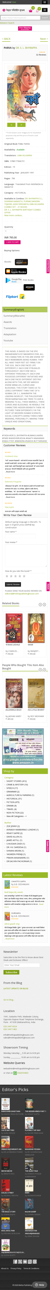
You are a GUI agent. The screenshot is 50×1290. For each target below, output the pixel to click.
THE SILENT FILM (31, 1171)
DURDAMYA (16, 913)
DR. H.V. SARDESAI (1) (16, 847)
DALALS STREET (7, 1193)
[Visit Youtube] (25, 1262)
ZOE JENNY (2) (13, 826)
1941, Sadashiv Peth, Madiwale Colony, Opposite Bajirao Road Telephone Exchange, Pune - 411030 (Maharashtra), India (23, 1019)
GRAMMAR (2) (13, 791)
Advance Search (7, 22)
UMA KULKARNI (24, 155)
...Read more (10, 472)
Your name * (11, 531)
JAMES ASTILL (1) (14, 840)
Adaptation (10, 334)
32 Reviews (41, 54)
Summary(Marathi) (14, 315)
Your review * (11, 542)
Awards (8, 322)
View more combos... (13, 215)
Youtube (8, 340)
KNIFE (27, 1193)
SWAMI (30, 645)
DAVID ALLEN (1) (14, 836)
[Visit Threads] (35, 1262)
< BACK (6, 38)
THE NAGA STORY (8, 1212)
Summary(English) (14, 309)
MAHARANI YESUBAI (32, 1149)
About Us (4, 1268)
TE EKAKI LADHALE (13, 645)
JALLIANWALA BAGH (13, 710)
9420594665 (22, 1073)
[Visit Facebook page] (15, 1262)
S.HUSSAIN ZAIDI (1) (16, 843)
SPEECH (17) (12, 788)
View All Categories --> (17, 816)
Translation (10, 328)
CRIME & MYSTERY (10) (17, 784)
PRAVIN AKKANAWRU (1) (18, 857)
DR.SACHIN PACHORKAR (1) (19, 861)
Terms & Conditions (31, 1268)
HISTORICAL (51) (14, 798)
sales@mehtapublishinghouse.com (19, 1037)
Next (21, 125)
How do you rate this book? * (18, 571)
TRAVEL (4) (12, 809)
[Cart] (29, 10)
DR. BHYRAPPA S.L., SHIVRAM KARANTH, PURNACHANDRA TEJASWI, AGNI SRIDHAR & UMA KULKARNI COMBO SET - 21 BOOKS (24, 202)
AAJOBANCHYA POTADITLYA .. (13, 1252)
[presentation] (40, 604)
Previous (11, 125)
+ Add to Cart (12, 242)
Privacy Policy (16, 1268)
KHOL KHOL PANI (8, 1230)
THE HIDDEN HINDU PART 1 (35, 1111)
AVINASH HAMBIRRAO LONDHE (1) (23, 829)
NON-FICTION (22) (15, 812)
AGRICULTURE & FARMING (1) (20, 795)
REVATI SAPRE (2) (14, 833)
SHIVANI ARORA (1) (15, 850)
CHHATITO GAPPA (18, 881)
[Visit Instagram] (30, 1262)
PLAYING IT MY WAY (33, 1130)
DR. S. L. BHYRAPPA (26, 47)
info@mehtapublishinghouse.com (18, 1034)
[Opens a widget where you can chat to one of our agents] (39, 1285)
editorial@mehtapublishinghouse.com (22, 593)
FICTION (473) (13, 802)
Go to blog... (8, 999)
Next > (44, 38)
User (14, 2)
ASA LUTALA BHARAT (36, 710)
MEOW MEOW (6, 1171)
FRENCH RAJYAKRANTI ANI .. (12, 1149)
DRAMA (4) (12, 805)
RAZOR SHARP (30, 1212)
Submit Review (13, 584)
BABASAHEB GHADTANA (10, 1111)
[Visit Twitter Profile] (20, 1262)
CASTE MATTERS (7, 1130)
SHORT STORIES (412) (17, 781)
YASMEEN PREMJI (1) (16, 854)
